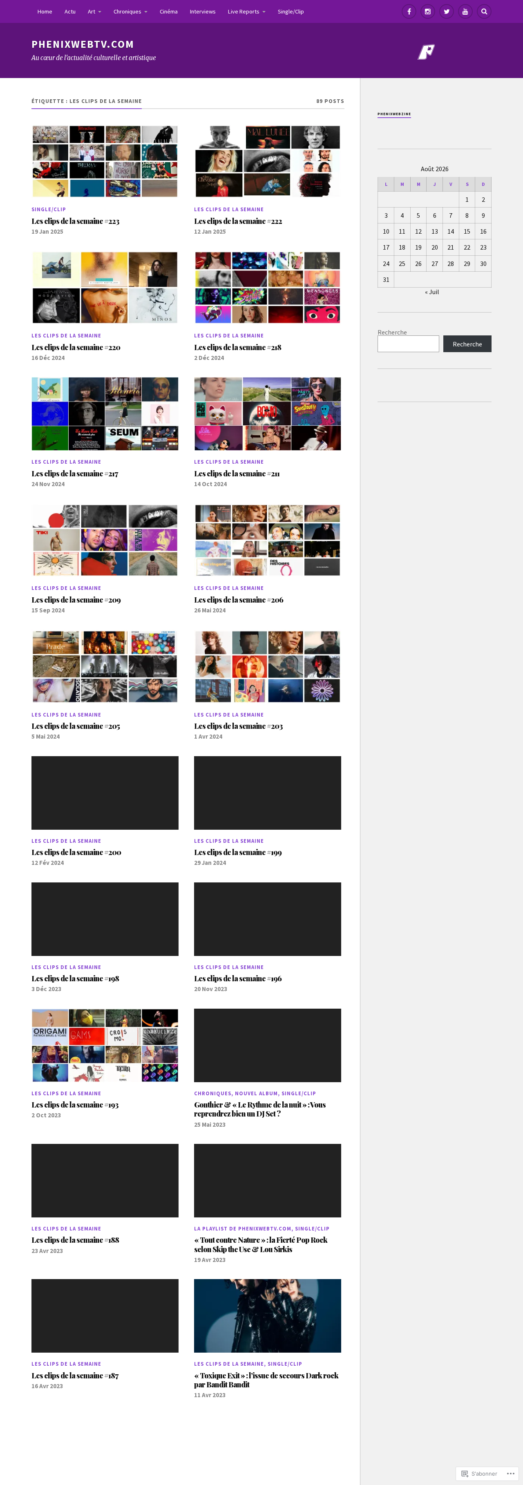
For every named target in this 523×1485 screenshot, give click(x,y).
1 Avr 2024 (208, 736)
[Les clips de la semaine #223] (105, 161)
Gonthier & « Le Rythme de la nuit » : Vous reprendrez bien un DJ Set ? (260, 1109)
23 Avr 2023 (47, 1251)
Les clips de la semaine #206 (238, 599)
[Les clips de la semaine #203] (267, 666)
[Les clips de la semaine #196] (267, 919)
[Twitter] (446, 11)
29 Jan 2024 (210, 862)
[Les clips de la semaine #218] (267, 287)
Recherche (392, 332)
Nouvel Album (256, 1093)
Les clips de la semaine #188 (75, 1239)
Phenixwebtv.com (82, 44)
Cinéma (169, 11)
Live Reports (243, 11)
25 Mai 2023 (210, 1124)
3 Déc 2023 (46, 989)
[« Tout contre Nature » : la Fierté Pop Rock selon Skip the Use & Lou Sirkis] (267, 1180)
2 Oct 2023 (46, 1115)
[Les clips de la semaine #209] (105, 540)
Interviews (203, 11)
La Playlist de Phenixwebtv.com (242, 1228)
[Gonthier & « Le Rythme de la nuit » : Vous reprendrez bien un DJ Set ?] (267, 1045)
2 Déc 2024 (209, 358)
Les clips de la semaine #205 (75, 725)
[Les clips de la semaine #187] (105, 1316)
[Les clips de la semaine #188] (105, 1180)
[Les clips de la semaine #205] (105, 666)
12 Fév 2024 (47, 862)
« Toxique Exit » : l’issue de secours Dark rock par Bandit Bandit (266, 1380)
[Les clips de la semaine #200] (105, 793)
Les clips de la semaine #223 (75, 221)
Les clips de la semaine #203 (238, 725)
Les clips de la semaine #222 (238, 221)
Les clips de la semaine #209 (76, 599)
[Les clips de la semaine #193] (105, 1045)
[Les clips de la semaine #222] (267, 161)
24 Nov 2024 (48, 484)
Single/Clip (291, 11)
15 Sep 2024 (48, 610)
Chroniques (127, 11)
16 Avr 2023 (47, 1386)
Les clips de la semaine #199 (238, 852)
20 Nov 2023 (210, 989)
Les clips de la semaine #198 (75, 978)
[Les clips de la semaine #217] (105, 414)
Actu (70, 11)
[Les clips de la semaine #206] (267, 540)
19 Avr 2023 (210, 1260)
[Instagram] (427, 11)
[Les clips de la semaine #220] (105, 287)
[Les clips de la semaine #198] (105, 919)
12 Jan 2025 (210, 231)
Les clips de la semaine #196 (238, 978)
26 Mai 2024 (210, 610)
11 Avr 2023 (210, 1395)
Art (91, 11)
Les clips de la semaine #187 (74, 1375)
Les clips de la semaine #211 (236, 473)
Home (45, 11)
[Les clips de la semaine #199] (267, 793)
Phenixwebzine (394, 114)
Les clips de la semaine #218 (237, 347)
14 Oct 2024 (210, 484)
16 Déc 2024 (48, 358)
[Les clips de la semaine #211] (267, 414)
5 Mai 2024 (45, 736)
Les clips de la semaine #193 (74, 1104)
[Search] (484, 11)
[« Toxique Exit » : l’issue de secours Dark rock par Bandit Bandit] (267, 1316)
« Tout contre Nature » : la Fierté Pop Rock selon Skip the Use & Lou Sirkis (260, 1244)
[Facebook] (409, 11)
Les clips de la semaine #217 (74, 473)
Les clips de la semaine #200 (76, 852)
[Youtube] (465, 11)
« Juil (432, 292)
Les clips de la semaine (229, 209)
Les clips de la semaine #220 (75, 347)
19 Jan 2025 (47, 231)
